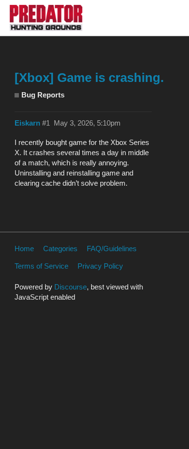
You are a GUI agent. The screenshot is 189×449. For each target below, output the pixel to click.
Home (24, 248)
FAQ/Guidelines (112, 248)
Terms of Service (41, 266)
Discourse (70, 287)
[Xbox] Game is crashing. (89, 77)
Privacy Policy (100, 266)
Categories (60, 248)
